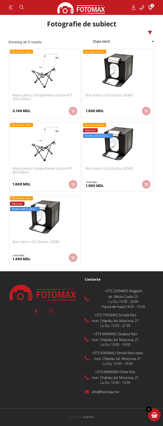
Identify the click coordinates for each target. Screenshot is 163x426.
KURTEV (81, 417)
